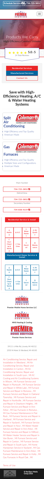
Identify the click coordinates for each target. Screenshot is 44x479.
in (18, 366)
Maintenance (35, 246)
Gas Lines (18, 245)
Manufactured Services (22, 73)
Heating (9, 233)
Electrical (26, 246)
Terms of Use (9, 466)
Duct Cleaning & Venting (9, 246)
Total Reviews (22, 55)
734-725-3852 (33, 3)
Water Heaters (26, 234)
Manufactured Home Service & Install (22, 256)
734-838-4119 (21, 210)
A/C (18, 232)
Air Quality (35, 232)
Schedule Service (12, 3)
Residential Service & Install (22, 220)
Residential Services (22, 68)
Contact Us (22, 78)
